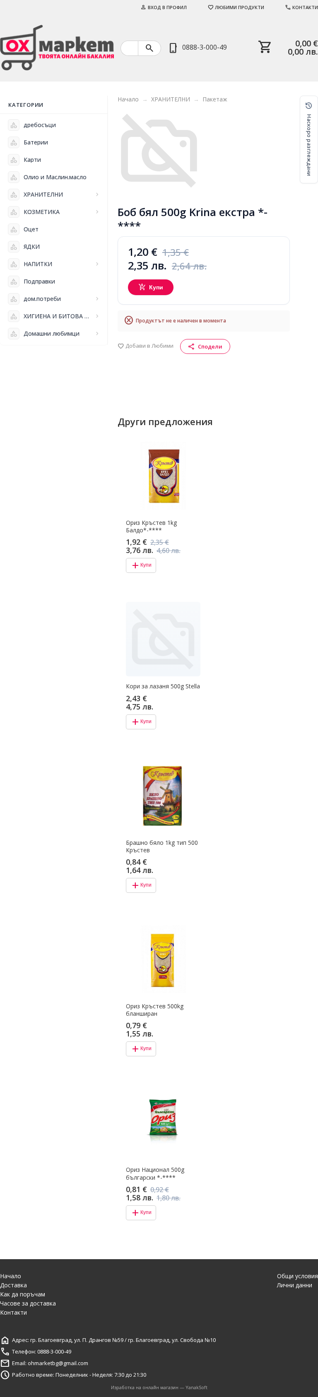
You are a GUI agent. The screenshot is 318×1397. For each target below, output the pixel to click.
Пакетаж (214, 99)
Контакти (301, 7)
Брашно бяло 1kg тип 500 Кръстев (162, 846)
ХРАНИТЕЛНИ (170, 99)
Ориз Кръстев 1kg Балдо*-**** (151, 526)
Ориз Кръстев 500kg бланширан (154, 1010)
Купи (151, 287)
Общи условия (297, 1276)
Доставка (13, 1285)
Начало (128, 99)
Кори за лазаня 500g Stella (163, 686)
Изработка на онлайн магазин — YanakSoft (159, 1387)
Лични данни (294, 1285)
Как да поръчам (22, 1294)
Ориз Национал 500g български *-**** (155, 1173)
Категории (25, 104)
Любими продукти (235, 7)
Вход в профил (163, 7)
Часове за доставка (28, 1303)
